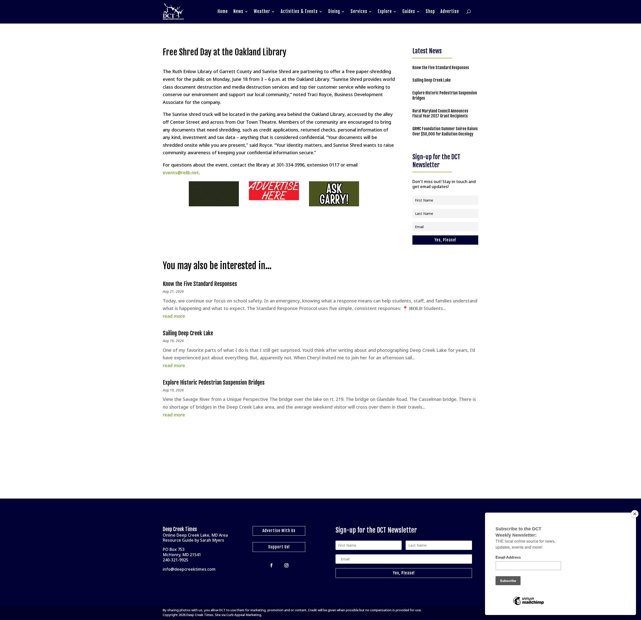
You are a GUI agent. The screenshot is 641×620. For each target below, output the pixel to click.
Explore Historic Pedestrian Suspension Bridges (214, 382)
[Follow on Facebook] (271, 565)
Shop (430, 11)
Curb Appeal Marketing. (244, 614)
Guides (408, 11)
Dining (334, 11)
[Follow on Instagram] (286, 565)
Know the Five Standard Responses (440, 67)
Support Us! (279, 546)
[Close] (634, 514)
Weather (262, 11)
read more (174, 316)
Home (223, 11)
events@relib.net (181, 173)
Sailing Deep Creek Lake (431, 80)
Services (359, 11)
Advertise (449, 11)
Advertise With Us (278, 530)
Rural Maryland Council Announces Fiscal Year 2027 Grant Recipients (440, 113)
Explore (385, 11)
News (238, 11)
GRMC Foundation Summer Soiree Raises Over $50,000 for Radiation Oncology (445, 131)
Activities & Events (299, 11)
